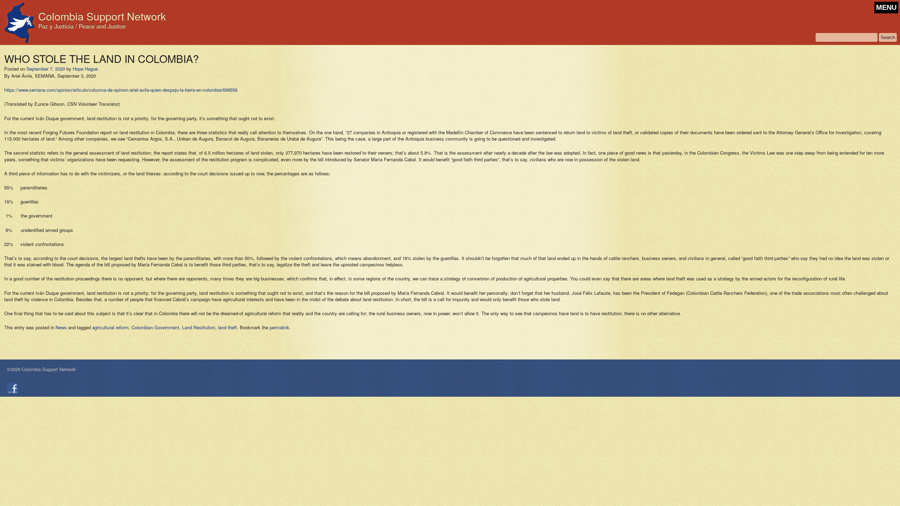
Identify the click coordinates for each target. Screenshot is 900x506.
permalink (279, 327)
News (61, 327)
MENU (886, 7)
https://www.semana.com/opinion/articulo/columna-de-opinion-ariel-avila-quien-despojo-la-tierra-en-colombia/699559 (120, 89)
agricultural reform (110, 327)
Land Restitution (198, 327)
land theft (227, 327)
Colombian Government (155, 327)
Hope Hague (85, 68)
